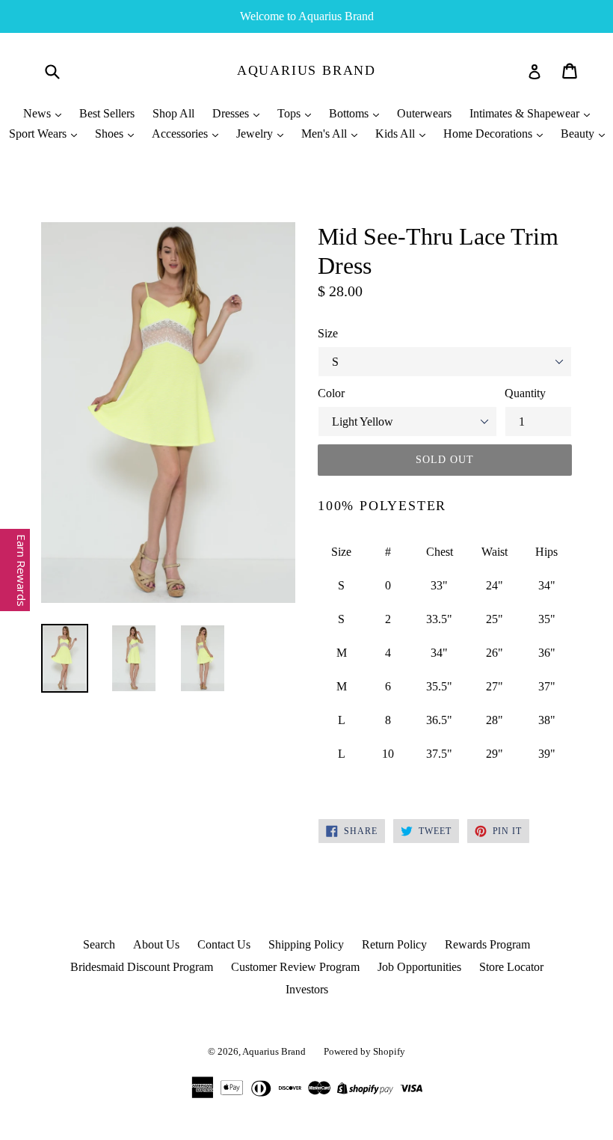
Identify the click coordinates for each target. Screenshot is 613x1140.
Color (331, 393)
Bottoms (350, 113)
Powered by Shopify (364, 1051)
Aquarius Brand (306, 70)
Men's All (325, 133)
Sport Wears (39, 133)
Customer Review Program (295, 966)
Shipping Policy (306, 944)
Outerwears (424, 113)
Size (328, 333)
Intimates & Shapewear (525, 113)
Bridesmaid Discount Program (141, 966)
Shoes (110, 133)
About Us (156, 944)
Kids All (396, 133)
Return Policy (394, 944)
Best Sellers (107, 113)
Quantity (525, 393)
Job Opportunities (419, 966)
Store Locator (511, 966)
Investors (307, 989)
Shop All (173, 113)
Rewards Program (487, 944)
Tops (290, 113)
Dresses (232, 113)
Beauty (579, 133)
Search (99, 944)
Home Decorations (489, 133)
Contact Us (223, 944)
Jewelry (256, 133)
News (38, 113)
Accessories (181, 133)
